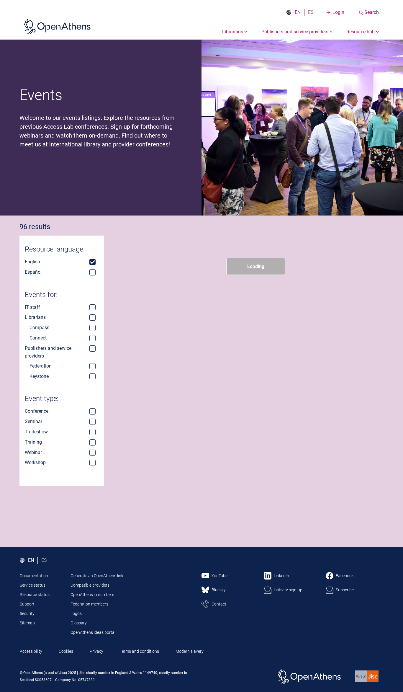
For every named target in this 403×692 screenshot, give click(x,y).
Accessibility (31, 651)
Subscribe (345, 589)
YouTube (219, 575)
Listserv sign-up (288, 589)
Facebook (345, 575)
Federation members (89, 604)
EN (298, 12)
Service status (32, 585)
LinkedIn (281, 575)
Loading (255, 266)
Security (27, 613)
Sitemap (27, 623)
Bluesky (219, 589)
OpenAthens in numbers (92, 594)
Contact (219, 604)
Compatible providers (90, 585)
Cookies (66, 651)
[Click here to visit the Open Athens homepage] (57, 26)
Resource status (35, 594)
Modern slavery (190, 651)
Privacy (96, 651)
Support (27, 604)
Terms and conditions (139, 651)
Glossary (79, 623)
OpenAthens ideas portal (93, 632)
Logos (76, 613)
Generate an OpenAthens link (97, 575)
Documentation (34, 575)
